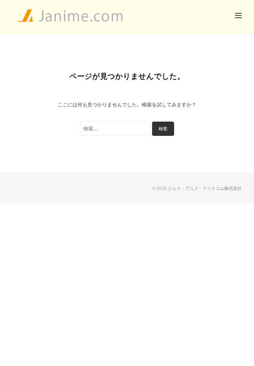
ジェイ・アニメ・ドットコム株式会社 (205, 188)
